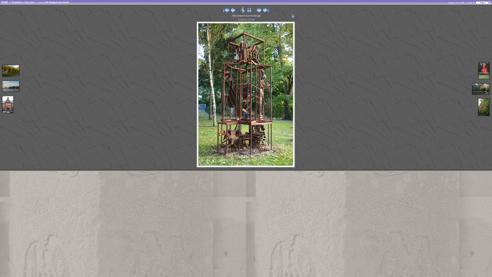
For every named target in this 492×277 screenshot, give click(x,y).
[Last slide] (266, 11)
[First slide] (226, 11)
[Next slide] (259, 11)
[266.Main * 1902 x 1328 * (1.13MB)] (11, 76)
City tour (29, 2)
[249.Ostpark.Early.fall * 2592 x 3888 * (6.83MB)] (484, 79)
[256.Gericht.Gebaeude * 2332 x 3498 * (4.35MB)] (8, 112)
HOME (4, 2)
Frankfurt (17, 2)
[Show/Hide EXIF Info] (243, 11)
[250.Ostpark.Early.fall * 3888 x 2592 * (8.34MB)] (481, 94)
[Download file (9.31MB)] (293, 14)
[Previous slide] (232, 11)
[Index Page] (249, 11)
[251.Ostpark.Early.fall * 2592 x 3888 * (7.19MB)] (484, 115)
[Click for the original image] (246, 167)
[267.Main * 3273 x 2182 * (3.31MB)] (11, 91)
